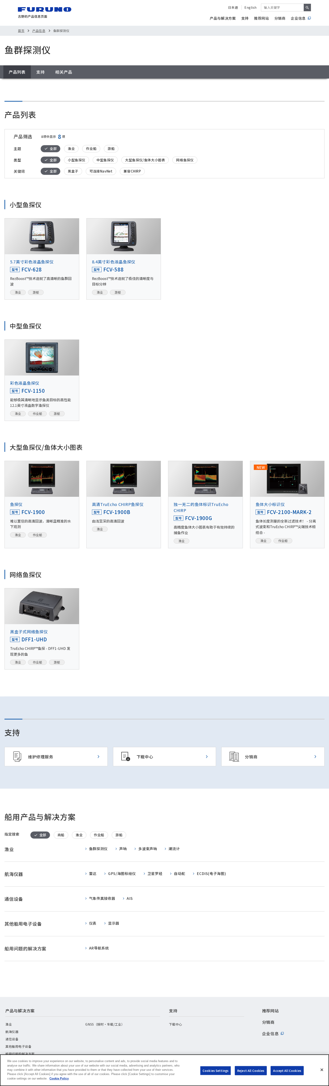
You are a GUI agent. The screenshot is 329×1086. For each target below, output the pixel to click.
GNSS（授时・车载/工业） (104, 1024)
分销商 (280, 18)
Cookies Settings (216, 1070)
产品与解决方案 (223, 18)
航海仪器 (11, 1031)
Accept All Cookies (287, 1070)
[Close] (322, 1070)
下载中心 (175, 1024)
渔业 (8, 1024)
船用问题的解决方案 (20, 1054)
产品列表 (17, 72)
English (250, 7)
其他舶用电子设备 (18, 1046)
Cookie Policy (59, 1078)
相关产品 (63, 72)
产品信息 (38, 30)
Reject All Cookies (250, 1070)
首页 (21, 30)
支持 (245, 18)
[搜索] (307, 7)
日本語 (233, 7)
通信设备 (11, 1039)
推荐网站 (261, 18)
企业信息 (298, 18)
